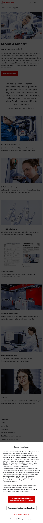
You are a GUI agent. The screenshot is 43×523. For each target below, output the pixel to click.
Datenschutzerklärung (16, 519)
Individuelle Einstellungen (21, 514)
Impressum (30, 519)
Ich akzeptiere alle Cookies (21, 499)
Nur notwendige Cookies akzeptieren (21, 508)
